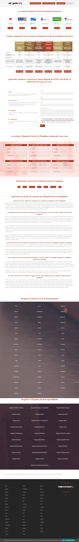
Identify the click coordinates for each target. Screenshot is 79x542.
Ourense (39, 393)
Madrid (39, 371)
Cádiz (16, 360)
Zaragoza (63, 387)
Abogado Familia (39, 414)
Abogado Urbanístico (63, 458)
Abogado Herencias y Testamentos (39, 420)
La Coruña (39, 338)
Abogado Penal (63, 427)
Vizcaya (63, 376)
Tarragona (62, 344)
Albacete (16, 311)
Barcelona (16, 344)
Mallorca (39, 382)
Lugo (39, 366)
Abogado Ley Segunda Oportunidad (39, 465)
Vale (63, 540)
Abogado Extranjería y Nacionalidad (39, 407)
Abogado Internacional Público (39, 452)
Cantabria (16, 366)
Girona (39, 306)
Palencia (63, 306)
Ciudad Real (16, 376)
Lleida (39, 360)
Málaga (39, 376)
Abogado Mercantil (62, 414)
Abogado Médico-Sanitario (62, 407)
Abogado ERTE (16, 458)
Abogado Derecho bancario (16, 446)
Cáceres (16, 355)
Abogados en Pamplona (30, 399)
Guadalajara (39, 311)
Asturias (16, 327)
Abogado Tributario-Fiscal (62, 452)
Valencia (63, 366)
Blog (66, 494)
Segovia (63, 327)
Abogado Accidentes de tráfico (16, 407)
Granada (16, 393)
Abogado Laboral (39, 458)
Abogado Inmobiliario (39, 439)
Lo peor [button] (9, 152)
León (39, 355)
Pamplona (63, 311)
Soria (63, 338)
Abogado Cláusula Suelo (16, 427)
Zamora (63, 382)
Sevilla (62, 333)
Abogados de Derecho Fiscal (32, 299)
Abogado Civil (16, 420)
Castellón (16, 371)
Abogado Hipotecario (39, 427)
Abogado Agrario (16, 414)
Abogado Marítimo (62, 446)
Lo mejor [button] (9, 148)
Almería (16, 322)
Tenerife (63, 349)
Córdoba (16, 382)
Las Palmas (39, 344)
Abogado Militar (63, 420)
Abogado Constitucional (16, 433)
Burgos (16, 349)
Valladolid (63, 371)
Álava (16, 306)
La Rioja (39, 349)
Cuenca (16, 387)
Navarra (24, 534)
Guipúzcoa (39, 317)
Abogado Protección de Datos (63, 433)
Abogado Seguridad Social (62, 439)
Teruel (62, 355)
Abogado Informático (39, 433)
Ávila (16, 333)
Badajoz (16, 338)
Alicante (16, 317)
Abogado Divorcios (16, 452)
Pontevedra (62, 317)
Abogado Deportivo (16, 439)
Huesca (39, 327)
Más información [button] (10, 155)
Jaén (39, 333)
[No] (77, 540)
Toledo (62, 360)
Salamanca (62, 322)
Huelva (39, 322)
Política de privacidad (70, 540)
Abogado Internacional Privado (39, 446)
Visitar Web (19, 71)
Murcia (39, 387)
